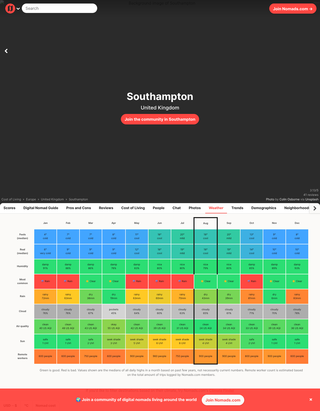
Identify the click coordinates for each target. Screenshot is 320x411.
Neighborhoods (297, 208)
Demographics (263, 208)
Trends (238, 208)
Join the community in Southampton (159, 119)
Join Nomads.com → (293, 8)
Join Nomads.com (223, 400)
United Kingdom (160, 108)
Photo (270, 199)
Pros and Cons (78, 208)
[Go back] (6, 49)
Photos (195, 208)
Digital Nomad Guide (41, 208)
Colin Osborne (290, 199)
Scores (10, 208)
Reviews (106, 208)
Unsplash (312, 199)
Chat (176, 208)
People (158, 208)
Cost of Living (133, 208)
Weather (216, 208)
